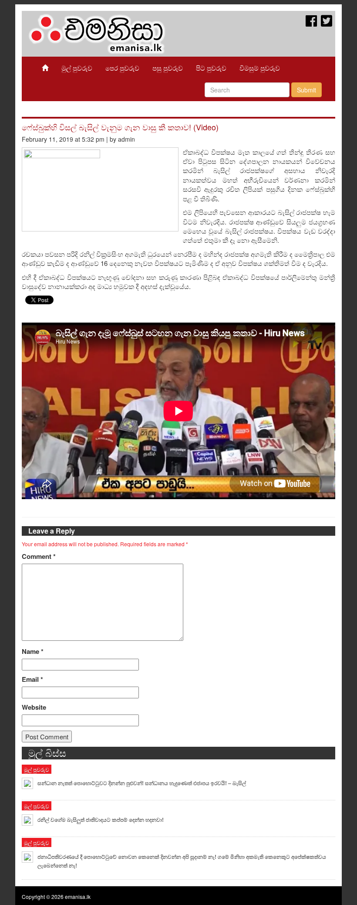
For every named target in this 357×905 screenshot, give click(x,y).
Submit (306, 89)
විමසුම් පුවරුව (259, 67)
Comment (39, 556)
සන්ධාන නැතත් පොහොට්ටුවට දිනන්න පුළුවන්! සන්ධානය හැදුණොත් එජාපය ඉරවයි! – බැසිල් (141, 783)
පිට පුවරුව (211, 67)
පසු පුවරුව (167, 67)
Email (32, 679)
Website (34, 707)
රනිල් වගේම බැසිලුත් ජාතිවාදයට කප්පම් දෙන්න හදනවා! (100, 819)
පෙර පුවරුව (122, 67)
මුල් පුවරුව (76, 67)
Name (33, 651)
